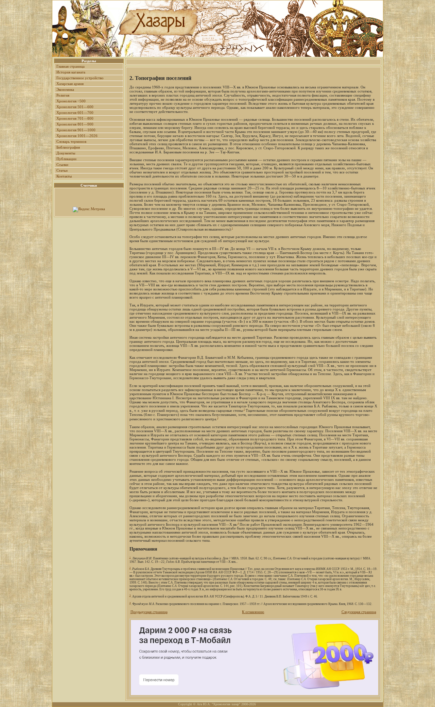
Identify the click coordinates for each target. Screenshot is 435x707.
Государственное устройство (80, 78)
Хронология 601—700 (74, 113)
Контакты (64, 176)
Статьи (62, 170)
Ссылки (62, 165)
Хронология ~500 (71, 101)
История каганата (70, 72)
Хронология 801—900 (74, 124)
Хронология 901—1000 (75, 130)
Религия (62, 95)
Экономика (65, 89)
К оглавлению (253, 612)
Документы (65, 153)
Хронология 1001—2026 (77, 136)
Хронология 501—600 (74, 107)
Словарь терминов (71, 141)
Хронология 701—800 (74, 118)
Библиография (68, 147)
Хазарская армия (70, 84)
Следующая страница (359, 612)
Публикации (66, 159)
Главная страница (70, 66)
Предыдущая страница (149, 612)
